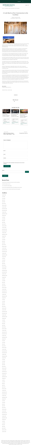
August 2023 (4, 256)
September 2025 (4, 213)
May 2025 (3, 220)
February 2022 (4, 287)
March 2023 (4, 265)
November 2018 (4, 352)
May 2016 (3, 404)
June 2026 (3, 198)
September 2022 (4, 275)
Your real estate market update (7, 185)
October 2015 (4, 416)
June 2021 (3, 301)
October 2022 (4, 273)
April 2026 (3, 201)
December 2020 (4, 311)
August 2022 (4, 277)
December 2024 (4, 229)
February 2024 (4, 246)
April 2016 (3, 405)
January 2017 (4, 390)
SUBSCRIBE (5, 175)
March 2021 (3, 306)
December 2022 (4, 270)
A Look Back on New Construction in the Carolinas (15, 14)
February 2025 (4, 225)
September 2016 (4, 397)
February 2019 (4, 347)
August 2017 (4, 378)
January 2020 (4, 330)
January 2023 (4, 268)
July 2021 (3, 299)
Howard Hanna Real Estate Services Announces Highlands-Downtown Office (24, 116)
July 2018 (3, 359)
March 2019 (3, 345)
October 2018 (4, 354)
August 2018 (4, 357)
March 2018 (3, 366)
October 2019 (4, 335)
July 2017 (3, 380)
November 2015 (4, 414)
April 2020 (3, 325)
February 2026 (4, 205)
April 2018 (3, 364)
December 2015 (4, 412)
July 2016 (3, 400)
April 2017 (3, 385)
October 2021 (4, 294)
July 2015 (3, 421)
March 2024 (4, 244)
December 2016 (4, 392)
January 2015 (4, 431)
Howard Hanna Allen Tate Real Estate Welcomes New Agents (15, 115)
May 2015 (3, 424)
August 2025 (4, 215)
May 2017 (3, 383)
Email (4, 154)
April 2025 (3, 222)
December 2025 (4, 208)
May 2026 (3, 200)
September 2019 (4, 337)
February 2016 (4, 409)
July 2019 (3, 340)
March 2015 (3, 428)
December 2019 (4, 332)
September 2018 (4, 356)
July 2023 (3, 258)
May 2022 (3, 282)
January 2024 (4, 248)
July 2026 (3, 196)
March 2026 (4, 203)
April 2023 (3, 263)
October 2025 (4, 212)
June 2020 (3, 321)
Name (4, 150)
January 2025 (4, 227)
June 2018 (3, 361)
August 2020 (4, 318)
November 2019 (4, 333)
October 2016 (4, 395)
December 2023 (4, 249)
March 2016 (3, 407)
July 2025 (3, 217)
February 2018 (4, 368)
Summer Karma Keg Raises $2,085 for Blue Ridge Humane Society (12, 187)
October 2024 (4, 232)
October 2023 (4, 253)
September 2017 (4, 376)
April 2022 (3, 284)
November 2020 (4, 313)
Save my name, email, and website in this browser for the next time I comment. (13, 163)
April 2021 (3, 304)
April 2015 (3, 426)
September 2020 (4, 316)
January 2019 (4, 349)
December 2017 (4, 371)
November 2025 (4, 210)
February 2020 (4, 328)
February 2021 (4, 308)
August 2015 (4, 419)
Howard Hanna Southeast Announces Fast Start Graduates (6, 115)
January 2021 (4, 309)
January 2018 (4, 369)
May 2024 (3, 241)
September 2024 (4, 234)
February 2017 (4, 388)
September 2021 (4, 296)
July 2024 (3, 237)
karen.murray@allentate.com (6, 123)
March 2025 (4, 224)
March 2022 (4, 285)
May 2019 (3, 344)
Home (3, 8)
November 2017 (4, 373)
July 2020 (3, 320)
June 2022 (3, 280)
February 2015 (4, 429)
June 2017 (3, 381)
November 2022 (4, 272)
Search (3, 170)
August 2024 (4, 236)
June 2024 (3, 239)
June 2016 (3, 402)
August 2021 (4, 297)
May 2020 (3, 323)
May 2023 (3, 261)
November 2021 (4, 292)
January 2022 (4, 289)
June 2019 (3, 342)
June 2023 (3, 260)
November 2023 (4, 251)
